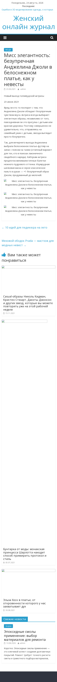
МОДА (8, 49)
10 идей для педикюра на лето (24, 227)
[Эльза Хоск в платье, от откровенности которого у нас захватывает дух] (28, 570)
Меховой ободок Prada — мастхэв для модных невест (28, 243)
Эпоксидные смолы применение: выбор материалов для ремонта (25, 635)
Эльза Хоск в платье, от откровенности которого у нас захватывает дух (24, 603)
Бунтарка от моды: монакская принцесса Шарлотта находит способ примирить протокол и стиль (24, 554)
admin (23, 89)
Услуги (8, 626)
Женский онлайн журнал (28, 22)
